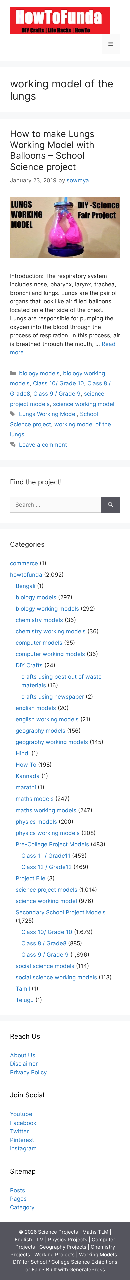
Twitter (19, 1131)
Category (22, 1207)
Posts (17, 1190)
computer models (39, 642)
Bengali (25, 586)
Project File (30, 878)
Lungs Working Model (48, 414)
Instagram (23, 1148)
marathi (26, 787)
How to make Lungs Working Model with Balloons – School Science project (52, 150)
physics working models (48, 833)
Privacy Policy (28, 1072)
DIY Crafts (29, 665)
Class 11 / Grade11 (45, 855)
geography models (40, 730)
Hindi (23, 753)
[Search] (110, 505)
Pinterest (22, 1140)
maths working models (46, 810)
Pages (18, 1198)
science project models (46, 889)
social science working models (56, 977)
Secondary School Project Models (61, 912)
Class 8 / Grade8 (43, 943)
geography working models (52, 742)
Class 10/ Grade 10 (58, 383)
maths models (35, 798)
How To (26, 764)
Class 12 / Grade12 (46, 867)
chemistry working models (51, 631)
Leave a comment (43, 444)
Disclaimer (24, 1063)
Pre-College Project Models (52, 844)
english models (36, 708)
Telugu (25, 1000)
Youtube (21, 1114)
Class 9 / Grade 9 (57, 393)
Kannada (28, 776)
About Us (22, 1055)
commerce (24, 563)
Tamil (23, 988)
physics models (36, 821)
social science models (45, 966)
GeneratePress (87, 1269)
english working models (47, 719)
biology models (39, 373)
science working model (83, 404)
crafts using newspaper (52, 696)
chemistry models (39, 620)
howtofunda (26, 574)
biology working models (47, 608)
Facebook (23, 1122)
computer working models (50, 654)
